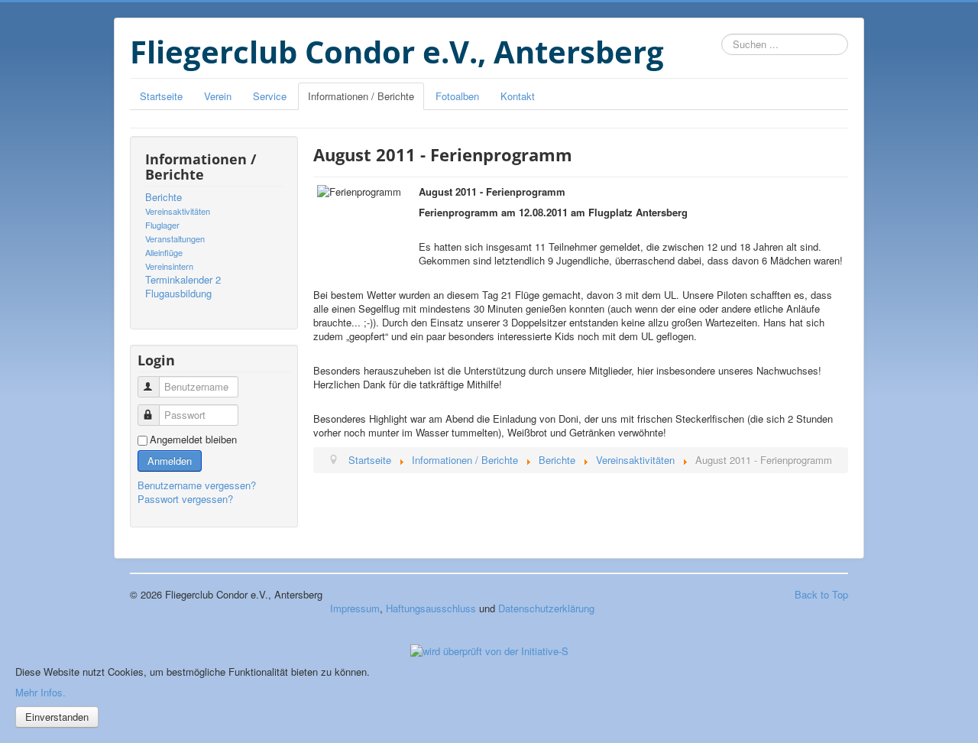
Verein (218, 96)
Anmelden (169, 460)
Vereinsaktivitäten (177, 211)
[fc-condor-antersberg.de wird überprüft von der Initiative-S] (489, 649)
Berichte (163, 197)
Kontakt (517, 96)
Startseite (161, 96)
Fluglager (162, 225)
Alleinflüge (164, 252)
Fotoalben (457, 96)
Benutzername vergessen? (197, 485)
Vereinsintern (169, 266)
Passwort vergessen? (185, 499)
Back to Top (821, 594)
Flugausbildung (178, 293)
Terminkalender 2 (183, 280)
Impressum (355, 608)
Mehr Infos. (40, 692)
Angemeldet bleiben (193, 439)
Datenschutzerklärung (546, 608)
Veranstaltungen (175, 238)
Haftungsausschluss (431, 608)
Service (270, 96)
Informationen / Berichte (361, 96)
